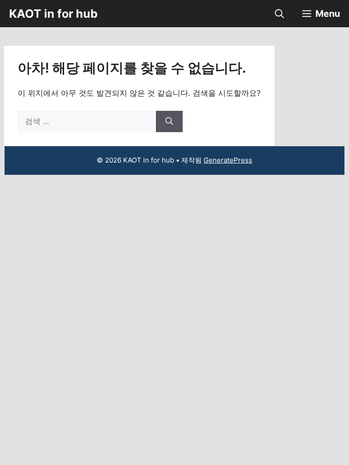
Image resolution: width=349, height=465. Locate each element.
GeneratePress (228, 160)
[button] (279, 13)
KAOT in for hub (53, 13)
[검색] (169, 122)
